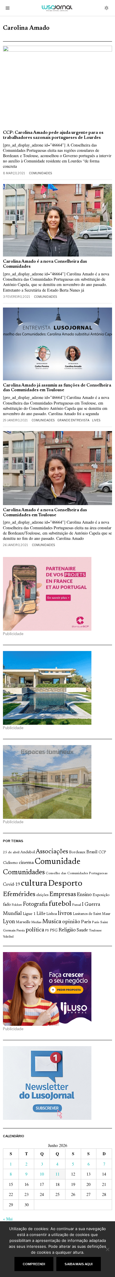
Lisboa (51, 914)
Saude (82, 930)
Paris (86, 922)
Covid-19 (11, 884)
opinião (71, 922)
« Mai (8, 1219)
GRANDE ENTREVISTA (73, 420)
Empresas (62, 894)
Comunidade (57, 862)
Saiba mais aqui (79, 1264)
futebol (60, 904)
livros (65, 913)
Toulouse (95, 930)
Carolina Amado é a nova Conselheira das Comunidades (45, 264)
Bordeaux (77, 852)
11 (57, 1174)
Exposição (101, 895)
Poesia (21, 930)
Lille (41, 914)
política (35, 930)
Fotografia (35, 904)
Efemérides (19, 894)
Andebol (27, 852)
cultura (34, 883)
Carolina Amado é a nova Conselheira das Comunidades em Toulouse (45, 512)
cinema (26, 862)
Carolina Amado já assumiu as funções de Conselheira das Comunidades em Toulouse (57, 388)
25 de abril (11, 852)
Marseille (23, 922)
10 (42, 1174)
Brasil (92, 852)
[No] (108, 1249)
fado (7, 905)
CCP (102, 852)
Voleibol (8, 937)
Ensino (84, 895)
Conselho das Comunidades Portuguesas (77, 873)
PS (47, 930)
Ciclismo (10, 863)
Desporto (65, 884)
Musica (51, 922)
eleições (42, 895)
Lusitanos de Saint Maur (91, 914)
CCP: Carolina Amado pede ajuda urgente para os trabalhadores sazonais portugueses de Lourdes (53, 135)
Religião (67, 930)
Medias (36, 922)
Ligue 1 (29, 914)
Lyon (9, 922)
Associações (52, 852)
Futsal (76, 905)
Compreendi (34, 1264)
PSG (54, 930)
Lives (96, 420)
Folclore (17, 905)
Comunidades (40, 173)
